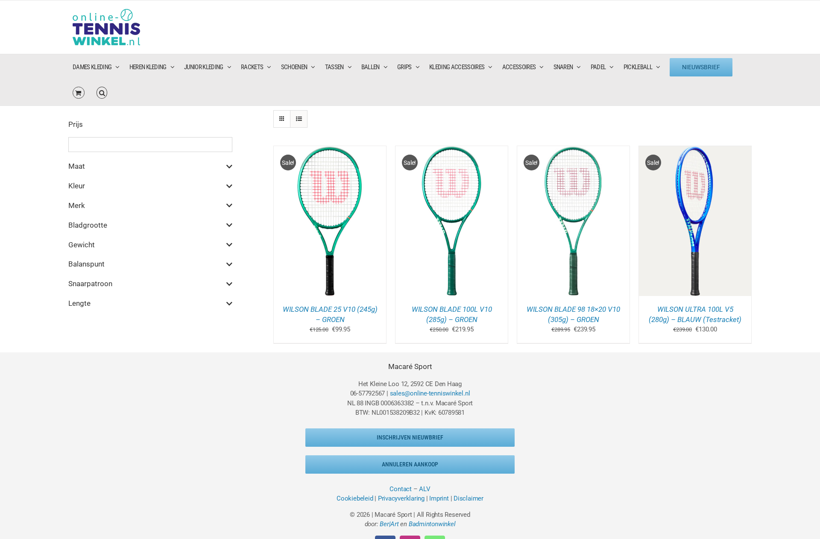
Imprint (438, 498)
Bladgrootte (87, 225)
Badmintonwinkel (432, 524)
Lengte (79, 303)
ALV (424, 489)
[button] (102, 92)
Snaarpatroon (90, 283)
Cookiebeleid (355, 498)
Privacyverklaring (401, 498)
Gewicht (81, 244)
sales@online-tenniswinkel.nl (430, 393)
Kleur (76, 186)
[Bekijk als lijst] (298, 119)
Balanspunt (86, 264)
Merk (76, 205)
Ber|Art (389, 524)
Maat (76, 166)
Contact (400, 489)
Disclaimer (468, 498)
